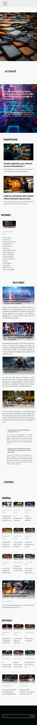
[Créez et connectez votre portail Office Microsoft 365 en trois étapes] (18, 184)
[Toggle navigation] (5, 3)
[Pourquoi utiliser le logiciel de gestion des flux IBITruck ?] (18, 589)
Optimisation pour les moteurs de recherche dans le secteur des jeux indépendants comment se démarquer (18, 95)
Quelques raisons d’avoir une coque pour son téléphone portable (17, 22)
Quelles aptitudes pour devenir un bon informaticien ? (18, 164)
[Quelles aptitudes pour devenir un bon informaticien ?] (18, 152)
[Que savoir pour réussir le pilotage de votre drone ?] (18, 400)
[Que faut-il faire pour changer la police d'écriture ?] (18, 366)
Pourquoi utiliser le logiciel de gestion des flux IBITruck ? (19, 431)
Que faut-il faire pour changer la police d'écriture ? (16, 370)
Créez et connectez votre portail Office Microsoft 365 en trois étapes (18, 198)
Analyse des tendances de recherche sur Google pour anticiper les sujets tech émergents (18, 337)
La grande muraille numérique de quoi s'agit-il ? (27, 681)
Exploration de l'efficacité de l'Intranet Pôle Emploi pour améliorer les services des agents (19, 450)
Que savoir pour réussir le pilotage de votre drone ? (18, 404)
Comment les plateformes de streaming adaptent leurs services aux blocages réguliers (17, 301)
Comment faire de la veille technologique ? (11, 680)
